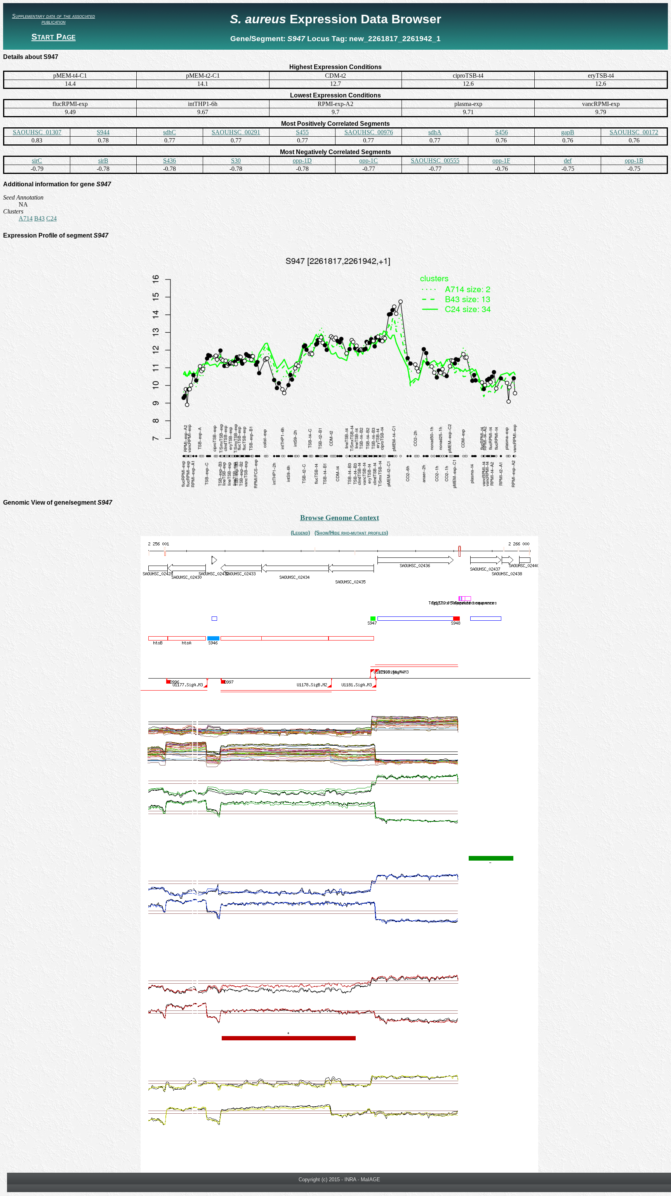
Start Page (53, 37)
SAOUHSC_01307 (37, 132)
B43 (39, 218)
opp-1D (302, 160)
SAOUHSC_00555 (435, 160)
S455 (302, 132)
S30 (236, 160)
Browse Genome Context (339, 518)
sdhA (435, 132)
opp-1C (368, 160)
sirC (37, 160)
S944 (103, 132)
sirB (103, 160)
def (568, 160)
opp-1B (634, 160)
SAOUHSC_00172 (634, 132)
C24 (51, 218)
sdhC (169, 132)
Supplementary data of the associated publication (53, 19)
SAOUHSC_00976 (368, 132)
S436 (169, 160)
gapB (567, 132)
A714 (26, 218)
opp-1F (501, 160)
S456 (501, 132)
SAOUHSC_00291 (236, 132)
